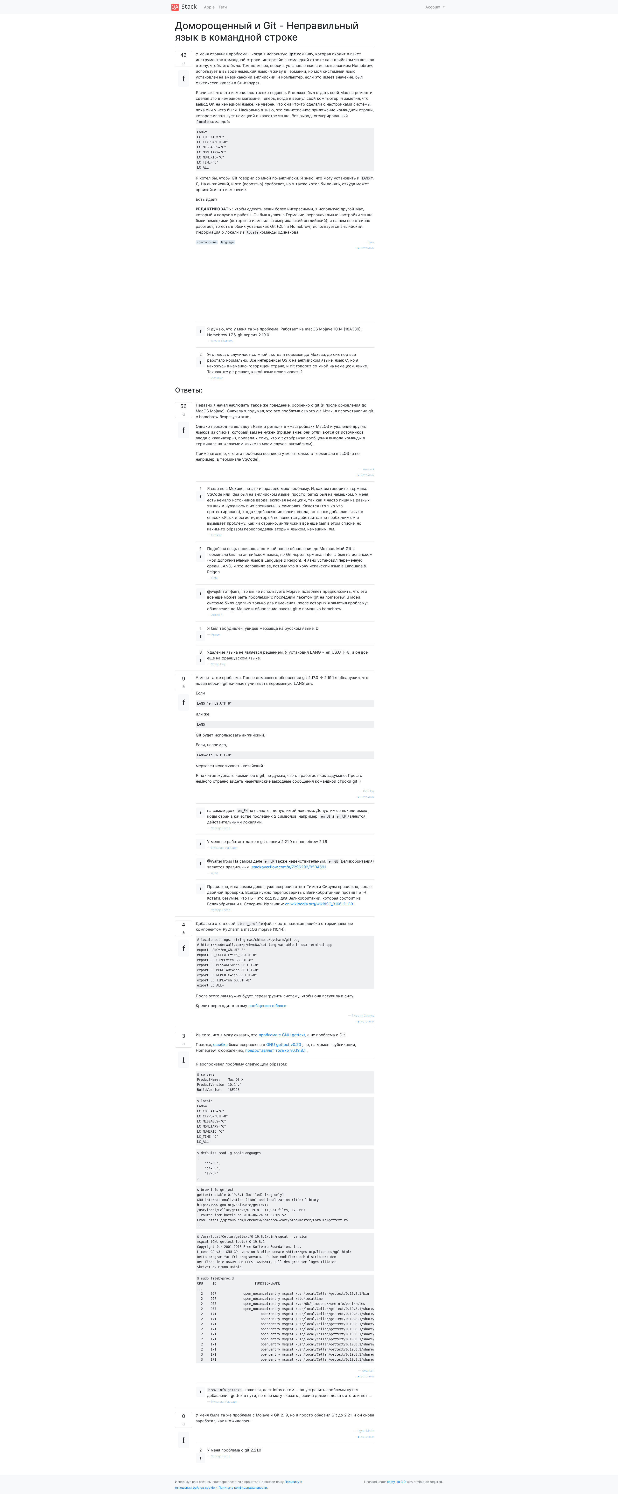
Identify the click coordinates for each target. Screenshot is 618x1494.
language (227, 242)
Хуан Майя (366, 1431)
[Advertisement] (285, 284)
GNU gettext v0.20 (283, 1044)
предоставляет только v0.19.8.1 (275, 1050)
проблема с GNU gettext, (282, 1034)
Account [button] (433, 7)
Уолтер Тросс (220, 828)
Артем (215, 634)
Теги (222, 7)
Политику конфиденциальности (242, 1487)
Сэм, (214, 578)
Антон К (368, 469)
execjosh (368, 1370)
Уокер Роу (218, 664)
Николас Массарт (224, 848)
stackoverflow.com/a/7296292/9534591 (289, 867)
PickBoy (368, 791)
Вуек (370, 242)
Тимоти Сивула (363, 1015)
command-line (207, 242)
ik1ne (214, 873)
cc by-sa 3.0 (396, 1482)
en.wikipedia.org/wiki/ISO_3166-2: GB (319, 903)
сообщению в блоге (267, 1005)
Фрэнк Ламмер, (222, 341)
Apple (209, 7)
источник (366, 248)
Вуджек (216, 535)
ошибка (220, 1044)
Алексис (217, 378)
